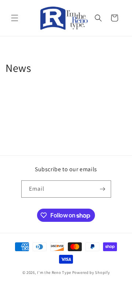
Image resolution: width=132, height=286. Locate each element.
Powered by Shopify (91, 272)
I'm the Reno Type (54, 272)
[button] (15, 18)
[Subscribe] (103, 189)
